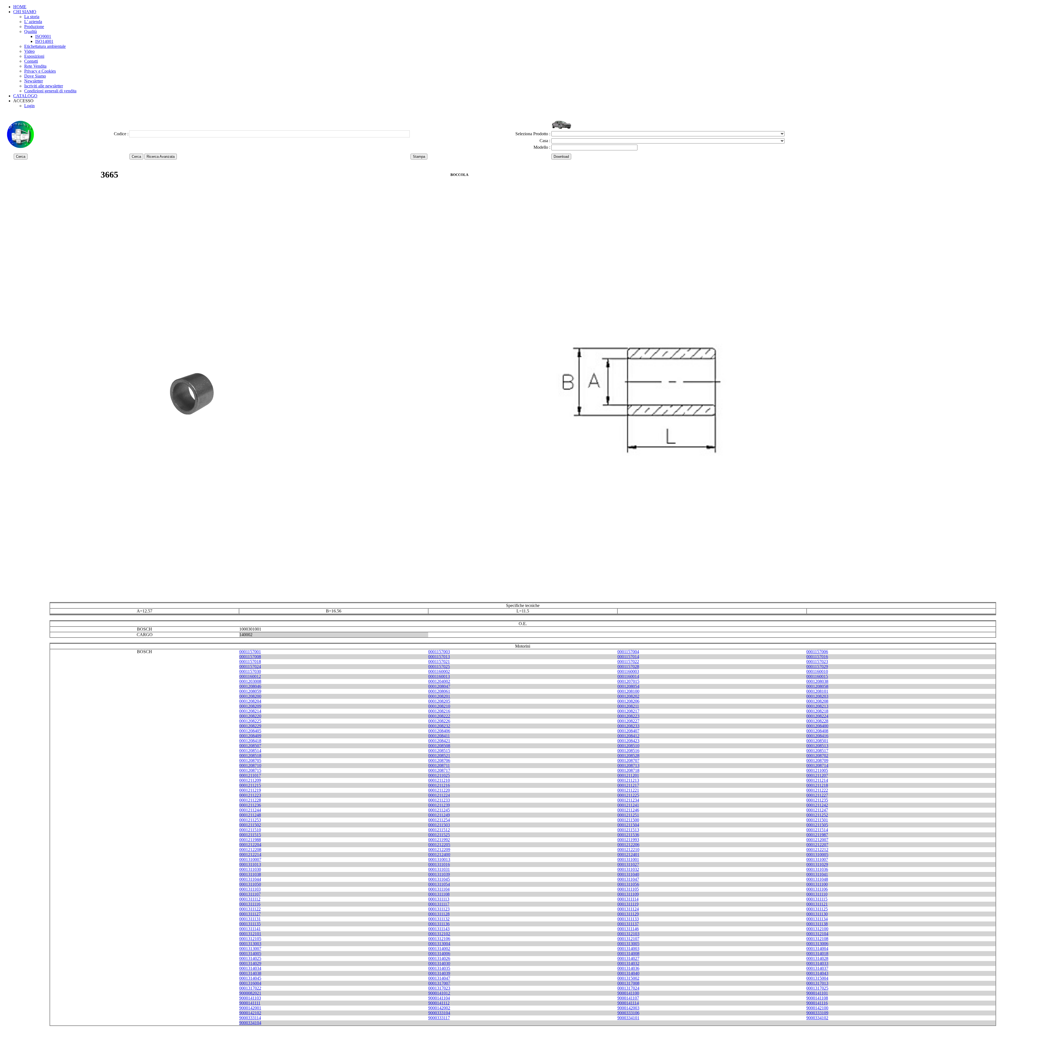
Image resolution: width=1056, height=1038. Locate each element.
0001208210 (439, 706)
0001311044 (250, 879)
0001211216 (439, 785)
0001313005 (628, 943)
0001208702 (817, 755)
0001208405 (250, 730)
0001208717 (439, 770)
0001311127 (250, 914)
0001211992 (439, 839)
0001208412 (628, 735)
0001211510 (250, 829)
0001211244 (250, 810)
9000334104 (250, 1022)
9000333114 (250, 1017)
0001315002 (628, 978)
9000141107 (628, 998)
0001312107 (628, 938)
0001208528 (628, 755)
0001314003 (628, 948)
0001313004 (439, 943)
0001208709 (817, 760)
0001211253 (250, 820)
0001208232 (439, 726)
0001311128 (439, 914)
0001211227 (817, 795)
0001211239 (439, 805)
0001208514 (250, 750)
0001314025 (250, 958)
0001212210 (628, 849)
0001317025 (817, 988)
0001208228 (817, 721)
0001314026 (439, 958)
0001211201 (628, 775)
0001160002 (439, 671)
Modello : (542, 147)
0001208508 (439, 745)
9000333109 (817, 1013)
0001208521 (439, 755)
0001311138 (817, 923)
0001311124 (628, 909)
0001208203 (817, 696)
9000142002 (439, 1008)
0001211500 (628, 820)
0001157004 (628, 651)
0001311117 (438, 904)
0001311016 (439, 864)
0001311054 (439, 884)
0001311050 (250, 884)
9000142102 (250, 1013)
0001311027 (628, 864)
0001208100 (628, 691)
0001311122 (250, 909)
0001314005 (250, 953)
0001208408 (817, 730)
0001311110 (816, 894)
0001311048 (817, 879)
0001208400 (817, 726)
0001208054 (628, 686)
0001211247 (817, 810)
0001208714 (817, 765)
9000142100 (817, 1008)
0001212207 (817, 844)
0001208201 (439, 696)
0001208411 (439, 735)
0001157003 (439, 651)
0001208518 (250, 755)
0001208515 (439, 750)
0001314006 (439, 953)
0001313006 (817, 943)
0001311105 (628, 889)
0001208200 (250, 696)
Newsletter (33, 81)
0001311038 (250, 874)
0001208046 (250, 686)
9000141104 (439, 998)
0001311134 (817, 918)
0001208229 (250, 726)
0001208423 (628, 740)
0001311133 (628, 918)
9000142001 (250, 1008)
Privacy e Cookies (40, 71)
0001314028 (817, 958)
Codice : (121, 133)
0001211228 (250, 800)
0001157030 (250, 671)
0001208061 (439, 691)
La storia (31, 16)
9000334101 (628, 1017)
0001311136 (439, 923)
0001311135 (250, 923)
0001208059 (250, 691)
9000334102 (817, 1017)
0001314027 (628, 958)
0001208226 (439, 721)
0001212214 (250, 854)
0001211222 (817, 790)
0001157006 (817, 651)
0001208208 (817, 701)
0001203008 (250, 681)
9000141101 (817, 993)
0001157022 (628, 661)
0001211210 (439, 780)
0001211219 (250, 790)
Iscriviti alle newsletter (43, 86)
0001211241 (628, 805)
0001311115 (816, 899)
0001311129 (628, 914)
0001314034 (250, 968)
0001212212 (817, 849)
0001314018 (817, 953)
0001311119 (628, 904)
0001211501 (817, 820)
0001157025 (439, 666)
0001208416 (817, 735)
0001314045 (250, 978)
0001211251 (628, 815)
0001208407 (628, 730)
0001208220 (250, 716)
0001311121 (817, 904)
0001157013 (439, 656)
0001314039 (439, 973)
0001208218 (817, 711)
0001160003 (628, 671)
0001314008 (628, 953)
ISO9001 (43, 36)
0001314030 (439, 963)
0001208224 (817, 716)
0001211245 (439, 810)
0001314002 (439, 948)
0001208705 (250, 760)
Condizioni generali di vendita (50, 91)
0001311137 (628, 923)
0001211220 (439, 790)
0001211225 (628, 795)
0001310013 (439, 859)
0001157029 (817, 666)
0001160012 (250, 676)
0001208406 (439, 730)
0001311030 (250, 869)
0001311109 (628, 894)
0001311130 (817, 914)
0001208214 (250, 711)
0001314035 (439, 968)
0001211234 (628, 800)
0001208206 (628, 701)
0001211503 (439, 824)
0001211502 (250, 824)
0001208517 (817, 750)
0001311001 (628, 859)
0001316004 (250, 983)
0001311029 (817, 864)
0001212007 (817, 839)
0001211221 (628, 790)
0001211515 (250, 834)
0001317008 (628, 983)
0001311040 (628, 874)
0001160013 (439, 676)
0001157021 (439, 661)
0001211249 (439, 815)
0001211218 (817, 785)
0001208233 (628, 726)
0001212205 (439, 844)
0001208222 (439, 716)
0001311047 (628, 879)
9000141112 (439, 1003)
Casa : (545, 140)
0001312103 (628, 933)
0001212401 (628, 854)
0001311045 (439, 879)
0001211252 (817, 815)
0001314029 (250, 963)
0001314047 (439, 978)
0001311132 (439, 918)
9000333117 (439, 1017)
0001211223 (250, 795)
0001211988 (250, 839)
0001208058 (817, 686)
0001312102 (439, 933)
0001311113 (438, 899)
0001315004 (817, 978)
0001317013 (817, 983)
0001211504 (628, 824)
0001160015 (817, 676)
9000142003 (628, 1008)
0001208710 (250, 765)
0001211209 (250, 780)
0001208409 (250, 735)
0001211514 (817, 829)
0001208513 (817, 745)
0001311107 (250, 894)
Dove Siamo (35, 76)
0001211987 (817, 834)
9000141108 (817, 998)
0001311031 (439, 869)
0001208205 (439, 701)
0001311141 (250, 928)
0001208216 (439, 711)
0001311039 (439, 874)
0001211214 (817, 780)
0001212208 (250, 849)
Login (29, 105)
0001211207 (817, 775)
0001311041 (817, 874)
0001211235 (817, 800)
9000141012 (439, 993)
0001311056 (628, 884)
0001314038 (250, 973)
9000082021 (250, 993)
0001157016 (817, 656)
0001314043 (817, 973)
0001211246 (628, 810)
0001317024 (628, 988)
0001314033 (817, 963)
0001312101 (250, 933)
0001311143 (439, 928)
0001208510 (628, 745)
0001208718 (628, 770)
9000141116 (817, 1003)
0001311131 (250, 918)
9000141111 (249, 1003)
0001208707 (628, 760)
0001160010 (817, 671)
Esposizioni (34, 56)
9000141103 (250, 998)
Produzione (34, 26)
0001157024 (250, 666)
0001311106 (817, 889)
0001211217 (628, 785)
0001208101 (817, 691)
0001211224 (439, 795)
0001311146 (628, 928)
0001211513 (628, 829)
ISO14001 (44, 41)
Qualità (30, 31)
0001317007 (439, 983)
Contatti (31, 61)
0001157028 (628, 666)
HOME (19, 6)
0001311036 (817, 869)
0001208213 (817, 706)
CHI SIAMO (24, 11)
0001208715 (250, 770)
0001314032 (628, 963)
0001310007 (250, 859)
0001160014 (628, 676)
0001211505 (817, 824)
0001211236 (250, 805)
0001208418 (250, 740)
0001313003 (250, 943)
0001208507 (250, 745)
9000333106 (628, 1013)
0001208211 (628, 706)
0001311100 (817, 884)
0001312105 (250, 938)
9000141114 (628, 1003)
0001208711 (439, 765)
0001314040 (628, 973)
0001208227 (628, 721)
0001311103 (250, 889)
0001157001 (250, 651)
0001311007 (817, 859)
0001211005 (817, 770)
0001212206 (628, 844)
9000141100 (628, 993)
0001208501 (817, 740)
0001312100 (817, 928)
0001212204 (250, 844)
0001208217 (628, 711)
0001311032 (628, 869)
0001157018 (250, 661)
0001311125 (817, 909)
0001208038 (817, 681)
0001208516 (628, 750)
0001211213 (628, 780)
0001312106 (439, 938)
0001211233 (439, 800)
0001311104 (439, 889)
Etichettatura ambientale (45, 46)
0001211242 (817, 805)
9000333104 (439, 1013)
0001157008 (250, 656)
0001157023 (817, 661)
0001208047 (439, 686)
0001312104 (817, 933)
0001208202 (628, 696)
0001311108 (439, 894)
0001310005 (817, 854)
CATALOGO (25, 95)
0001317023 (439, 988)
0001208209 (250, 706)
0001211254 (439, 820)
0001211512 (439, 829)
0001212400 (439, 854)
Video (29, 51)
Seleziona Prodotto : (532, 133)
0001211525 (439, 834)
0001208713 (628, 765)
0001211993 (628, 839)
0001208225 (250, 721)
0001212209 (439, 849)
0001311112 (249, 899)
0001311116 (249, 904)
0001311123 (439, 909)
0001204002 (439, 681)
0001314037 (817, 968)
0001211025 (439, 775)
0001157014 (628, 656)
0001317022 (250, 988)
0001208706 (439, 760)
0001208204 (250, 701)
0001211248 (250, 815)
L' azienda (33, 21)
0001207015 (628, 681)
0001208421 (439, 740)
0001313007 (250, 948)
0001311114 (628, 899)
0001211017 (250, 775)
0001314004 (817, 948)
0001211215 (250, 785)
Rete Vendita (35, 66)
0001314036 (628, 968)
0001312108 (817, 938)
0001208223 (628, 716)
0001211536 (628, 834)
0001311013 (250, 864)
